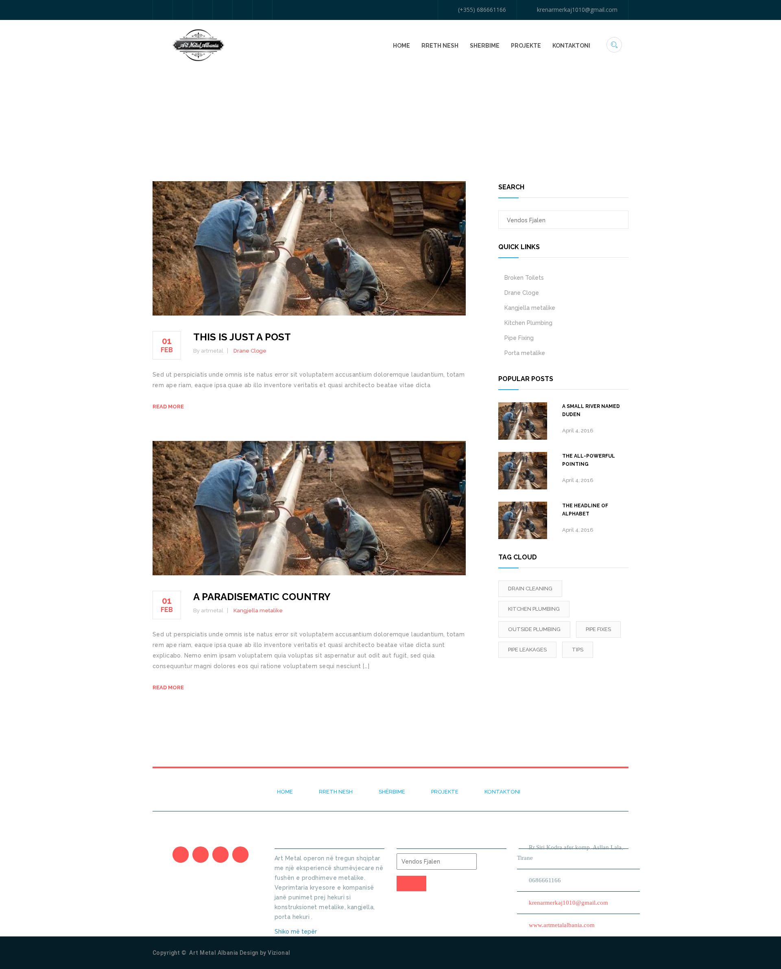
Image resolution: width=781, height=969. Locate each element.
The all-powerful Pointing (588, 460)
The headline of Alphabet (585, 510)
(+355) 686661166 (482, 9)
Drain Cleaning (530, 588)
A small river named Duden (591, 410)
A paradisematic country (262, 597)
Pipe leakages (527, 650)
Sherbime (485, 45)
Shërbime (392, 792)
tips (577, 650)
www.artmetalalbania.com (562, 925)
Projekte (526, 45)
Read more (168, 406)
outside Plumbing (534, 629)
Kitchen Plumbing (528, 323)
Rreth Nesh (439, 45)
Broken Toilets (524, 277)
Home (401, 45)
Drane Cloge (249, 351)
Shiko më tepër (297, 931)
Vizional (279, 952)
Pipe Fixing (519, 338)
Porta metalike (524, 353)
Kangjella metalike (258, 610)
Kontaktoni (571, 45)
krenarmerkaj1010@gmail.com (577, 9)
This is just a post (242, 337)
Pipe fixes (598, 629)
